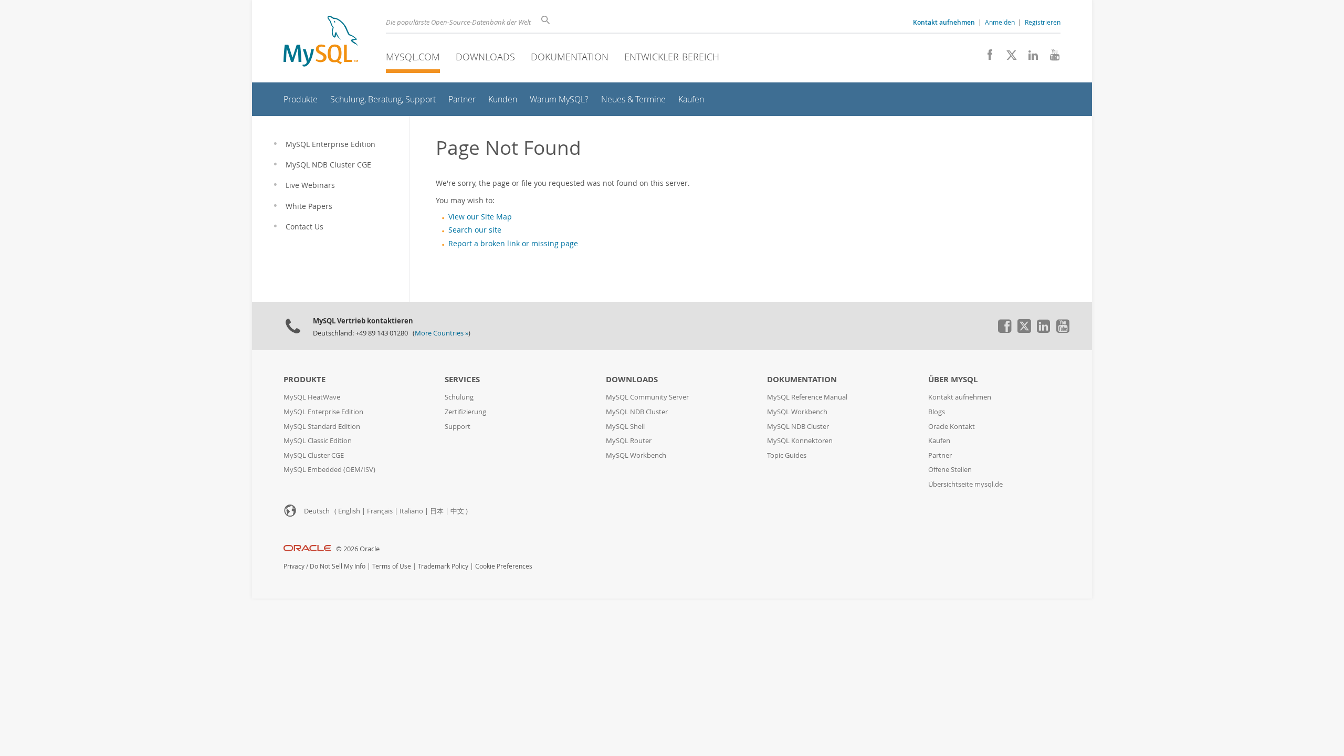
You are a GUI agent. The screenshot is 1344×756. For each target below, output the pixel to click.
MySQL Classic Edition (318, 440)
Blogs (936, 411)
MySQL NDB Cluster (637, 411)
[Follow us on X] (1007, 58)
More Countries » (441, 333)
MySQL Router (629, 440)
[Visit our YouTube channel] (1050, 58)
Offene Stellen (950, 469)
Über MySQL (953, 379)
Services (462, 379)
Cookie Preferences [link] (503, 566)
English (349, 511)
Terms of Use (391, 566)
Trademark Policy (443, 566)
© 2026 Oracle (358, 548)
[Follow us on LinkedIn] (1029, 58)
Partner (940, 455)
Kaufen (939, 440)
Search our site (474, 230)
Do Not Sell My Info (337, 566)
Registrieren (1042, 22)
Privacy (294, 566)
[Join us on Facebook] (986, 58)
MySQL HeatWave (312, 397)
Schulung (459, 397)
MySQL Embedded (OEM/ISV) (329, 469)
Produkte (305, 379)
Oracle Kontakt (951, 426)
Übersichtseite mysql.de (965, 484)
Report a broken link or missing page (513, 243)
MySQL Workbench (636, 455)
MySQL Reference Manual (807, 397)
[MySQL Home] (320, 42)
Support (457, 426)
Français (380, 511)
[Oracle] (307, 548)
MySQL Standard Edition (322, 426)
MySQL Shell (625, 426)
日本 (437, 511)
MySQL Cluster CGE (314, 455)
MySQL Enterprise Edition (323, 411)
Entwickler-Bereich (671, 56)
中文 (457, 511)
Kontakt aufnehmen (959, 397)
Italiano (411, 511)
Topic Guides (786, 455)
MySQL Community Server (647, 397)
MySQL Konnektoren (800, 440)
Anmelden (1000, 22)
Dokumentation (569, 56)
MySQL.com (413, 56)
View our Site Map (480, 217)
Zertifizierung (465, 411)
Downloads (485, 56)
